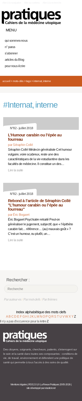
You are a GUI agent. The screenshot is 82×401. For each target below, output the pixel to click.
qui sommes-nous (16, 40)
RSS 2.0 (32, 384)
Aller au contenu (32, 2)
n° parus (10, 47)
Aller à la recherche (52, 2)
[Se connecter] (74, 29)
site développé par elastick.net (40, 388)
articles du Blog (14, 59)
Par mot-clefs (31, 299)
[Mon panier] (60, 29)
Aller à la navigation (11, 2)
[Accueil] (31, 16)
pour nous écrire (15, 66)
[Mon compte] (67, 29)
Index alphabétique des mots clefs (41, 312)
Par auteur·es (12, 299)
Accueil (6, 81)
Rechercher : (17, 279)
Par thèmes (49, 299)
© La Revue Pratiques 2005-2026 (54, 384)
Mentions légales (19, 384)
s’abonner (11, 53)
